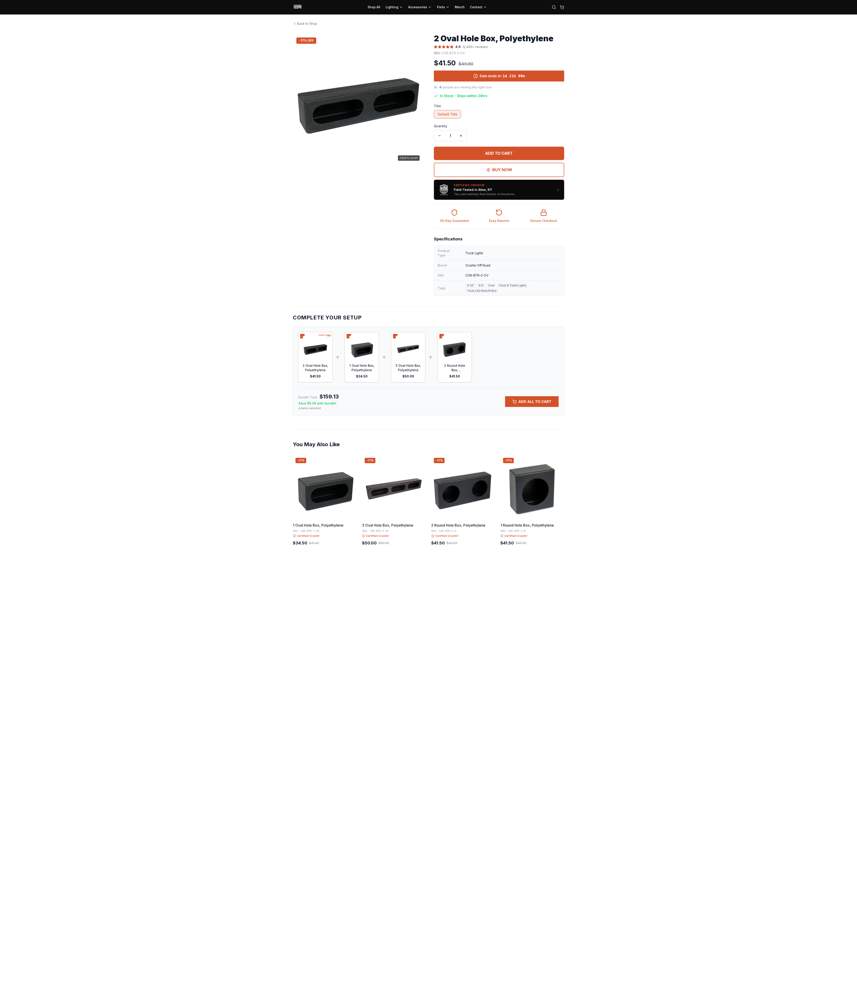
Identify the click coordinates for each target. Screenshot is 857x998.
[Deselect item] (302, 336)
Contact (476, 7)
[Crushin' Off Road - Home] (298, 7)
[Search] (554, 7)
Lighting (392, 7)
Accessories (417, 7)
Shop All (374, 7)
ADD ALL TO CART (534, 401)
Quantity (440, 126)
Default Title (447, 114)
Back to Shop (307, 23)
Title (437, 106)
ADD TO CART (499, 153)
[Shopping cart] (562, 7)
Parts (441, 7)
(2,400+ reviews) (475, 47)
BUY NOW (502, 169)
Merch (460, 7)
